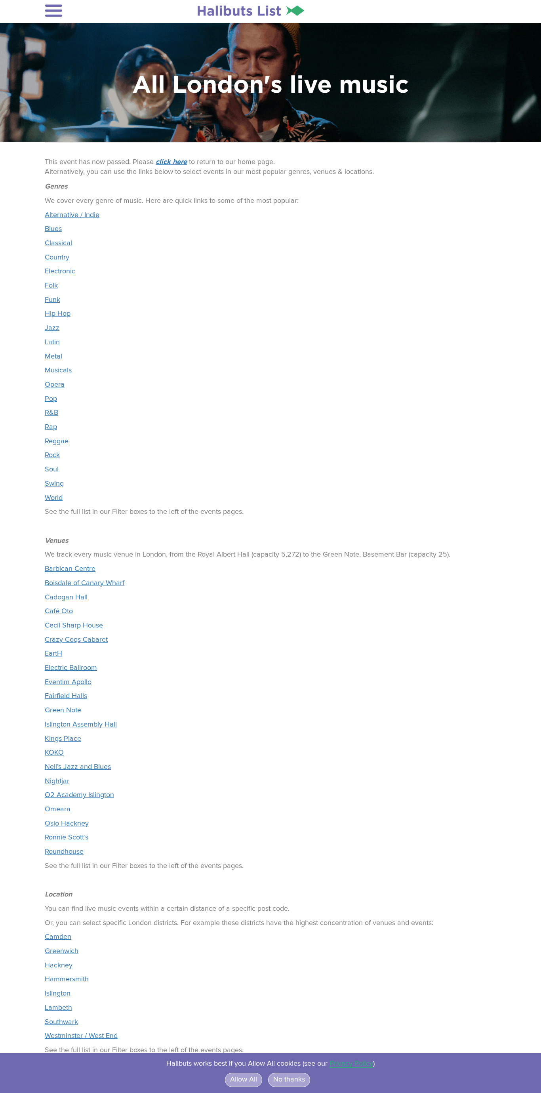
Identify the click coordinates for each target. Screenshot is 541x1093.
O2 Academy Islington (79, 795)
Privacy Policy (351, 1063)
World (54, 498)
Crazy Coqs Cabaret (76, 639)
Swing (54, 483)
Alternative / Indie (72, 215)
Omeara (57, 809)
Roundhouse (64, 851)
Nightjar (57, 781)
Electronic (60, 271)
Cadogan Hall (66, 597)
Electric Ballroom (71, 667)
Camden (58, 936)
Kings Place (63, 738)
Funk (52, 299)
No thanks (289, 1079)
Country (57, 257)
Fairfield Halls (66, 696)
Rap (51, 427)
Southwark (61, 1022)
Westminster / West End (81, 1036)
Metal (53, 356)
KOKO (54, 752)
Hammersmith (67, 979)
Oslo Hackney (67, 823)
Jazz (52, 328)
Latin (52, 342)
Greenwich (61, 951)
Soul (52, 469)
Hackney (58, 965)
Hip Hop (57, 313)
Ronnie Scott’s (66, 837)
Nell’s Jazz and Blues (78, 767)
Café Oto (59, 611)
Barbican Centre (70, 568)
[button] (97, 10)
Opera (55, 384)
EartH (53, 653)
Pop (51, 398)
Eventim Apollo (68, 682)
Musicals (58, 370)
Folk (51, 285)
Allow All (243, 1079)
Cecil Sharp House (74, 625)
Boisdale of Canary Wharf (84, 583)
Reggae (57, 441)
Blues (53, 229)
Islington (57, 993)
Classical (58, 243)
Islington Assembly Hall (81, 724)
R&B (51, 412)
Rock (52, 455)
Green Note (63, 710)
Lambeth (58, 1007)
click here (171, 161)
